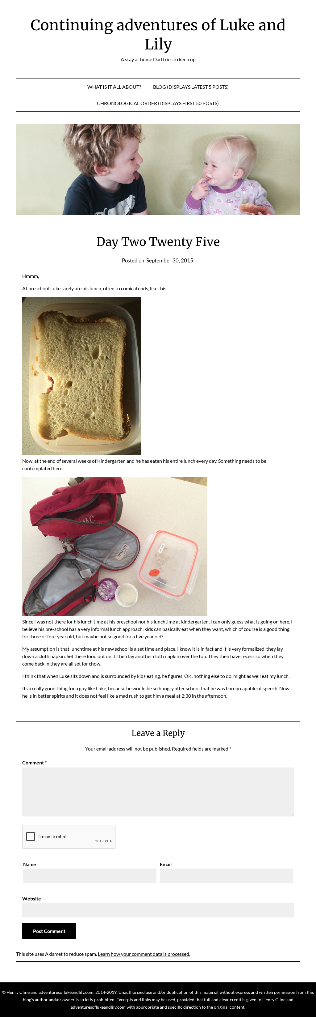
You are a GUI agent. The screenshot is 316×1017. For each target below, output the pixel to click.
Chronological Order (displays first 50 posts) (158, 103)
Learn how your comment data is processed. (144, 954)
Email (166, 864)
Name (29, 864)
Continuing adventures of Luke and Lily (158, 34)
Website (31, 898)
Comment (34, 762)
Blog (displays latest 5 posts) (191, 87)
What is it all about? (114, 87)
